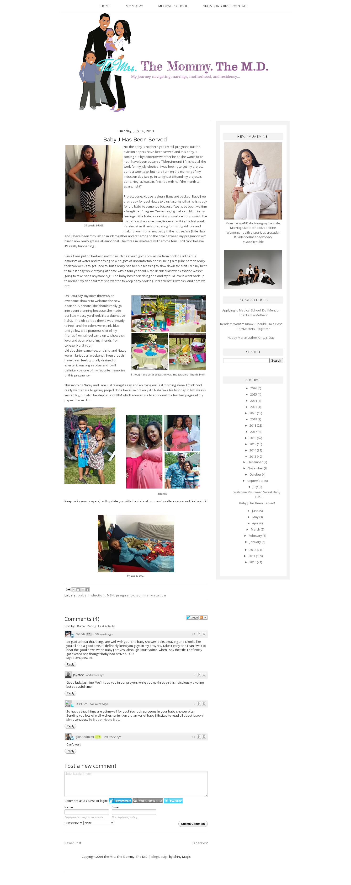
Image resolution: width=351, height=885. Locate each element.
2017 (254, 431)
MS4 (110, 595)
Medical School (173, 6)
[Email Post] (67, 589)
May (255, 517)
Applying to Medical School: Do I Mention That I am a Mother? (251, 312)
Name (68, 807)
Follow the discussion (203, 617)
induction (97, 595)
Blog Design (159, 856)
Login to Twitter (173, 800)
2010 (253, 562)
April (255, 523)
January (256, 542)
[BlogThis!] (78, 589)
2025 (254, 394)
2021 (254, 407)
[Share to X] (82, 589)
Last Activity (106, 626)
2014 (253, 450)
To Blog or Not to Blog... (105, 719)
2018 (253, 425)
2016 (253, 438)
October (256, 474)
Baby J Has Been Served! (257, 503)
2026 (254, 388)
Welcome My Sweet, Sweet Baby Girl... (257, 494)
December (256, 462)
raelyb (80, 634)
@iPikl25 (82, 704)
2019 (254, 419)
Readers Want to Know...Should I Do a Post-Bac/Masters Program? (251, 326)
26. (91, 657)
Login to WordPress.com (148, 800)
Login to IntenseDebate (120, 800)
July (256, 487)
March (256, 529)
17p (89, 634)
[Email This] (73, 589)
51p (98, 736)
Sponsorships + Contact (225, 6)
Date (81, 626)
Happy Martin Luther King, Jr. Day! (251, 337)
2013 (253, 456)
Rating (91, 626)
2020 (253, 413)
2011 (252, 556)
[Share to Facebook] (87, 589)
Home (106, 6)
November (256, 468)
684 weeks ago (103, 634)
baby (82, 595)
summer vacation (151, 595)
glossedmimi (85, 737)
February (256, 535)
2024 (254, 400)
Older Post (200, 843)
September (255, 480)
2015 (253, 444)
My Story (135, 6)
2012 (253, 549)
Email (115, 807)
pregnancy (125, 595)
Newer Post (72, 843)
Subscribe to (73, 823)
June (255, 511)
